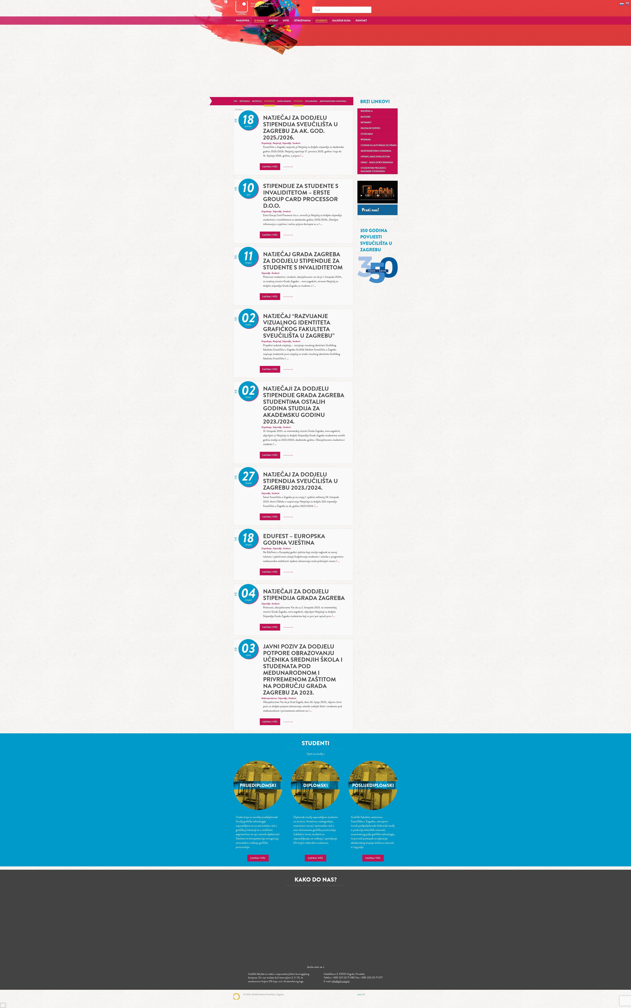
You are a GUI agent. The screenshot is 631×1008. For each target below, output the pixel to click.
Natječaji (257, 101)
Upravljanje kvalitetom (375, 156)
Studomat (367, 134)
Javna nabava (284, 101)
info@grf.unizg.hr (341, 981)
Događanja (311, 101)
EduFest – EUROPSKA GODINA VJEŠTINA (294, 539)
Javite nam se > (315, 967)
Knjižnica (367, 111)
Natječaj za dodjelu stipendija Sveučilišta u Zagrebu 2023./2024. (300, 481)
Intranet (366, 122)
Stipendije (269, 101)
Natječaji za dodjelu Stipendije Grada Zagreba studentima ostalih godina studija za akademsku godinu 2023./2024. (303, 405)
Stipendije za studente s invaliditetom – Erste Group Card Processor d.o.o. (301, 196)
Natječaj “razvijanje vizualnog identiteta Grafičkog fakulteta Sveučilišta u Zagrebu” (299, 326)
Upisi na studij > (315, 753)
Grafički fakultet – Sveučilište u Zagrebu (258, 8)
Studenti (298, 101)
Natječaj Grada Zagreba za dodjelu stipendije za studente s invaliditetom (303, 261)
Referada (245, 101)
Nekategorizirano (269, 698)
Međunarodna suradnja (333, 101)
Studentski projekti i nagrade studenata (373, 169)
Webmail (366, 139)
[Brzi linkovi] (3, 1005)
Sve (235, 101)
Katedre (366, 117)
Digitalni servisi (370, 128)
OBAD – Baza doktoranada (377, 162)
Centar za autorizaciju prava (379, 145)
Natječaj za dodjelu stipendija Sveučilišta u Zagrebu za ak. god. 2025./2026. (300, 127)
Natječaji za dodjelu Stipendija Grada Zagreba (304, 594)
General (238, 109)
